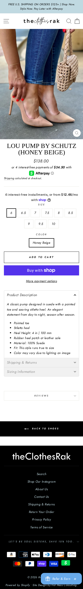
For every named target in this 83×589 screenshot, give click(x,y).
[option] (41, 6)
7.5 (47, 212)
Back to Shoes (45, 428)
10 (53, 223)
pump (24, 304)
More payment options (41, 281)
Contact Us (41, 496)
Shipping (9, 178)
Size (41, 204)
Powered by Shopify (18, 585)
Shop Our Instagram (41, 481)
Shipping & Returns (41, 504)
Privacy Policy (41, 519)
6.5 (23, 212)
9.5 (41, 223)
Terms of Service (41, 527)
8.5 (70, 212)
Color (41, 234)
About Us (41, 489)
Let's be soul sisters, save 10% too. (41, 541)
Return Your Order (41, 512)
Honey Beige (41, 242)
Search (41, 474)
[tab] (41, 295)
